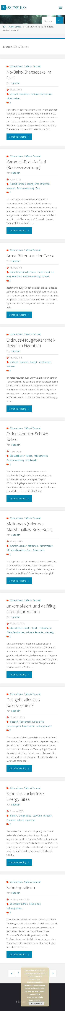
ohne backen (13, 98)
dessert (14, 94)
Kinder (27, 628)
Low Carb (37, 815)
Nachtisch (24, 94)
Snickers (11, 366)
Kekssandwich (41, 455)
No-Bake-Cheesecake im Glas (28, 74)
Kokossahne (28, 726)
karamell (11, 188)
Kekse (29, 455)
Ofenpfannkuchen (15, 632)
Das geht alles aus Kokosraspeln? (23, 702)
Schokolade (31, 460)
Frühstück (17, 276)
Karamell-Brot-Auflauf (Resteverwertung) (26, 164)
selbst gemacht (44, 726)
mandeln (47, 815)
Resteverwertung (25, 188)
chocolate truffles (19, 903)
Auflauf (13, 183)
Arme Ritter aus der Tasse (30, 256)
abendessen (16, 628)
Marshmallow (46, 545)
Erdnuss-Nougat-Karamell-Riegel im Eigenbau (30, 343)
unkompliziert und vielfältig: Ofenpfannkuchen (31, 608)
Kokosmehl (25, 721)
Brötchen (44, 183)
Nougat (33, 362)
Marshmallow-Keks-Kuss (19, 550)
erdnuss (14, 362)
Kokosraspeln (14, 726)
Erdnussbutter (17, 455)
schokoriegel (45, 362)
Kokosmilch (38, 721)
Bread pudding (25, 183)
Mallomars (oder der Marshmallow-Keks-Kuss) (29, 526)
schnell (45, 276)
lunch (34, 628)
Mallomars (33, 545)
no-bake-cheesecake (41, 94)
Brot (37, 183)
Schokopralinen (20, 887)
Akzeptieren (36, 1003)
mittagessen (45, 628)
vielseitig (49, 632)
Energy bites (25, 815)
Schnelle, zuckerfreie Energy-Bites (25, 796)
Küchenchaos (15, 26)
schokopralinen (14, 908)
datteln (13, 815)
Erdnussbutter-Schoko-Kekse (28, 436)
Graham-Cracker (18, 545)
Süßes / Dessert (32, 66)
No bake (11, 820)
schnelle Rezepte (34, 632)
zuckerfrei (30, 820)
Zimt (37, 188)
